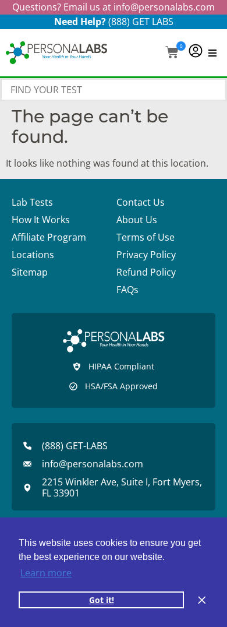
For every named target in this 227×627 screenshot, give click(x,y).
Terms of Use (145, 237)
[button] (172, 53)
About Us (136, 219)
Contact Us (140, 202)
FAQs (127, 289)
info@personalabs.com (164, 7)
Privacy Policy (146, 254)
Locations (33, 254)
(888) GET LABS (140, 21)
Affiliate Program (49, 237)
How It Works (41, 219)
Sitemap (30, 272)
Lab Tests (32, 202)
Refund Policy (146, 272)
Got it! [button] (101, 599)
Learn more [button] (46, 572)
